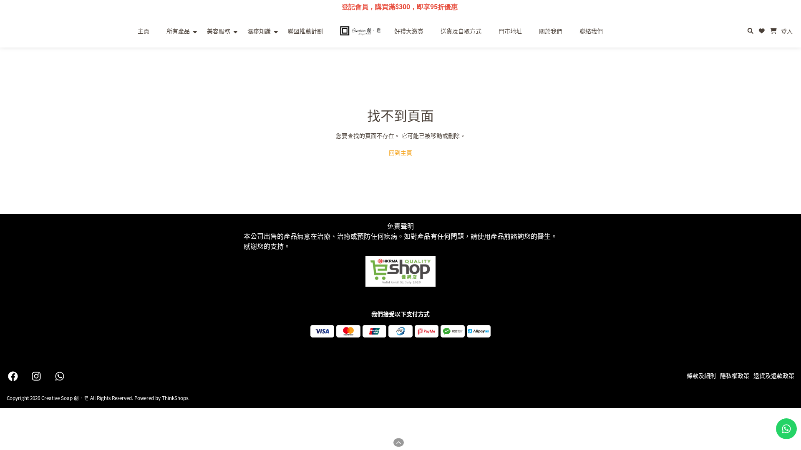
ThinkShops (175, 397)
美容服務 (218, 31)
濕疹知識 (259, 31)
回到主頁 (400, 152)
